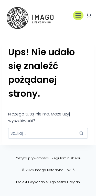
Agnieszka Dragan (64, 182)
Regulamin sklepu (66, 158)
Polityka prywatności (32, 158)
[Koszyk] (88, 15)
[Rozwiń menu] (78, 15)
